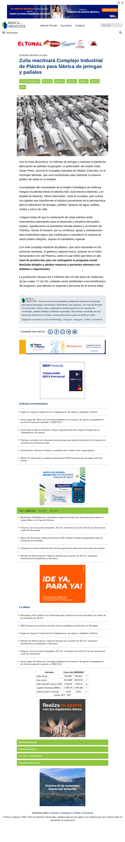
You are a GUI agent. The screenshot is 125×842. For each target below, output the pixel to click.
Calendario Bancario (28, 763)
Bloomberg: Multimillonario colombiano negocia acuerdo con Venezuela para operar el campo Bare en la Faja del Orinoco (62, 518)
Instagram (78, 319)
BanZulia (47, 81)
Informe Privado (48, 25)
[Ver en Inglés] (119, 2)
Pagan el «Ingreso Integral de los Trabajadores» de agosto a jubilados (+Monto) (59, 412)
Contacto (80, 25)
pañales (83, 81)
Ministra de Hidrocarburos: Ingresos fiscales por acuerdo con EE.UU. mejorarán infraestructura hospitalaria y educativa (58, 557)
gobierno (59, 81)
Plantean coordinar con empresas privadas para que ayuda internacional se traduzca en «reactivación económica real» (63, 441)
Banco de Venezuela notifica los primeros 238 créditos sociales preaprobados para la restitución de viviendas (61, 539)
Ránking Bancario (27, 742)
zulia (22, 87)
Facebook (97, 319)
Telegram (67, 319)
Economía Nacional (29, 81)
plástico (94, 81)
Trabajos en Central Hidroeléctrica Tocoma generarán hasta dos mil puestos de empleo (62, 548)
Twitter (87, 319)
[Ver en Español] (122, 2)
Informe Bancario (27, 749)
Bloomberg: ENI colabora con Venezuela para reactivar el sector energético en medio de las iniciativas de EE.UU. (63, 616)
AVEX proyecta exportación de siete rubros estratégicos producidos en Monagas (59, 625)
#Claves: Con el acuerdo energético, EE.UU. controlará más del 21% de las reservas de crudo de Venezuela (62, 528)
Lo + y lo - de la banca (29, 756)
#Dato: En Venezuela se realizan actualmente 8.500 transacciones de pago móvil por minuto (61, 459)
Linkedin (55, 813)
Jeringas (72, 81)
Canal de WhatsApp (52, 319)
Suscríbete (66, 25)
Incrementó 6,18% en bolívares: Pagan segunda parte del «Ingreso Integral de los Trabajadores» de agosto (60, 431)
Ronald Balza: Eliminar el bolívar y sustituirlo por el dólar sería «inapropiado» (57, 450)
